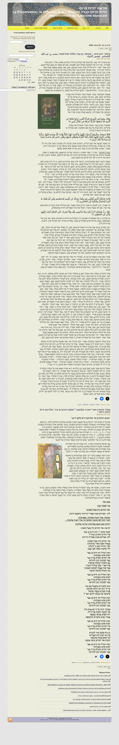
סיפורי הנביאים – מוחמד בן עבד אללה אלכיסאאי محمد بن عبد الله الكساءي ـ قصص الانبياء (75, 55)
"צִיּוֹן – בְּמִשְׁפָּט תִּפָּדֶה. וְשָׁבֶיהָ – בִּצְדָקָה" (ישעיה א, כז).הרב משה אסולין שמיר (87, 710)
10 (19, 72)
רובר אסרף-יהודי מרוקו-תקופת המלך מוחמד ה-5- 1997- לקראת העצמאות (87, 675)
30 (22, 80)
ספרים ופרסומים (72, 28)
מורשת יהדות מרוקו (93, 8)
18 (17, 75)
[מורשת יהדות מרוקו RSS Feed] (10, 720)
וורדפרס (68, 719)
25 (17, 77)
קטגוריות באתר (57, 28)
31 (19, 80)
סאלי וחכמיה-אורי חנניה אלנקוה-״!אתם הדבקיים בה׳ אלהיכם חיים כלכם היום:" (75, 410)
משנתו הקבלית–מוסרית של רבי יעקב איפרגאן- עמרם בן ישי (92, 699)
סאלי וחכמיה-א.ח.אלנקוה (91, 662)
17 (19, 75)
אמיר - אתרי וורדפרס (46, 719)
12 (14, 72)
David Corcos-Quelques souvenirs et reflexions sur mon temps (90, 703)
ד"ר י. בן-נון (86, 28)
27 (30, 80)
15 (24, 75)
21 (27, 77)
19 (14, 75)
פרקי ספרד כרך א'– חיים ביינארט (100, 706)
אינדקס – (98, 28)
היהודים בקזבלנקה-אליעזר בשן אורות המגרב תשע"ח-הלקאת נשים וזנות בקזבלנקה (84, 688)
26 (14, 77)
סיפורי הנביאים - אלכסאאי (91, 405)
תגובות (27, 28)
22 (24, 77)
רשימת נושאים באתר (41, 28)
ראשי (107, 28)
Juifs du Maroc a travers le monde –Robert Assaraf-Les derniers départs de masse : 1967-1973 (79, 685)
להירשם (30, 47)
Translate (24, 61)
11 (17, 72)
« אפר (33, 82)
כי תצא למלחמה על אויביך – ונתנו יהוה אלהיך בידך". (94, 696)
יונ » (29, 82)
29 (24, 80)
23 (22, 77)
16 (22, 75)
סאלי (73, 662)
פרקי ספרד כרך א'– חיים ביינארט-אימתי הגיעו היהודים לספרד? (91, 692)
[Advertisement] (68, 36)
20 (30, 77)
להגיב (79, 405)
